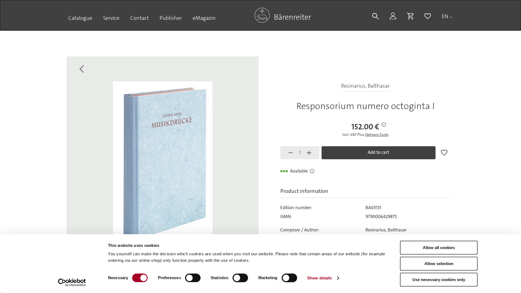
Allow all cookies (439, 247)
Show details (319, 278)
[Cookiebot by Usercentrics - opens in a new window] (72, 282)
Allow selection (438, 263)
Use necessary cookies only (438, 279)
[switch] (193, 277)
